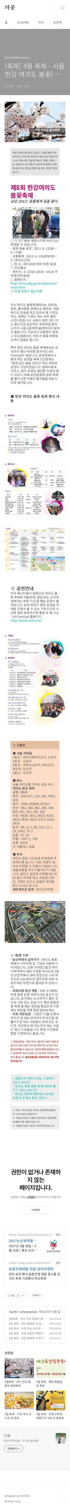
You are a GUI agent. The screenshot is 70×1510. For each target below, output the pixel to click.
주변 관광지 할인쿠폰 (28, 291)
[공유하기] (18, 1295)
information (28, 1312)
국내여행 (23, 22)
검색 (54, 8)
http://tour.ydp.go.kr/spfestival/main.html (33, 285)
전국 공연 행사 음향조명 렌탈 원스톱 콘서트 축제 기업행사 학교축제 (34, 1276)
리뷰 (41, 22)
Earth (13, 1312)
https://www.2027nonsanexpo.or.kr (31, 1234)
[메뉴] (62, 7)
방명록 (57, 22)
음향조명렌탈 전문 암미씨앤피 (31, 1268)
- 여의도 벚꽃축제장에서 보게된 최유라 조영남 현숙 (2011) (33, 1095)
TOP (62, 1497)
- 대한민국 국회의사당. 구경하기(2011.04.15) (34, 1080)
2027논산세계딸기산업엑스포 (22, 1240)
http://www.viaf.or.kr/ (26, 620)
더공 (10, 7)
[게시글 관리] (23, 1295)
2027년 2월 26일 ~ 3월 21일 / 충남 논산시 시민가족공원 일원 (23, 1247)
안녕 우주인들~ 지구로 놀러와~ (21, 1441)
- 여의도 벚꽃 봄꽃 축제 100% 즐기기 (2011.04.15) (34, 1088)
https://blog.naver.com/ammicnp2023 (31, 1262)
